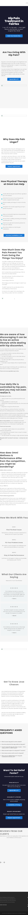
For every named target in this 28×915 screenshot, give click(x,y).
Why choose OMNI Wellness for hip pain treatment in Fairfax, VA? (12, 756)
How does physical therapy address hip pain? (13, 744)
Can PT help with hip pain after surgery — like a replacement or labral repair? (14, 747)
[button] (14, 741)
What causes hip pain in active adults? (12, 741)
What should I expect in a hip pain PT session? (13, 750)
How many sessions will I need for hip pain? (13, 753)
